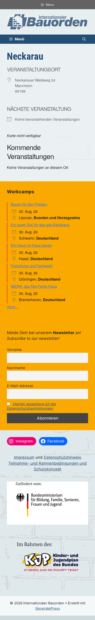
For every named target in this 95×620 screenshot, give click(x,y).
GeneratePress (47, 608)
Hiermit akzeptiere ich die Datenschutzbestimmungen (31, 406)
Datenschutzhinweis (62, 457)
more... (12, 306)
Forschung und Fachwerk (31, 265)
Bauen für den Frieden (29, 204)
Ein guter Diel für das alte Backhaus (40, 224)
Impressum (24, 457)
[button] (84, 39)
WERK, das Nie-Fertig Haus (34, 286)
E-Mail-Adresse (20, 386)
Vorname (14, 349)
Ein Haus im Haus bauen (31, 245)
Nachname (16, 368)
